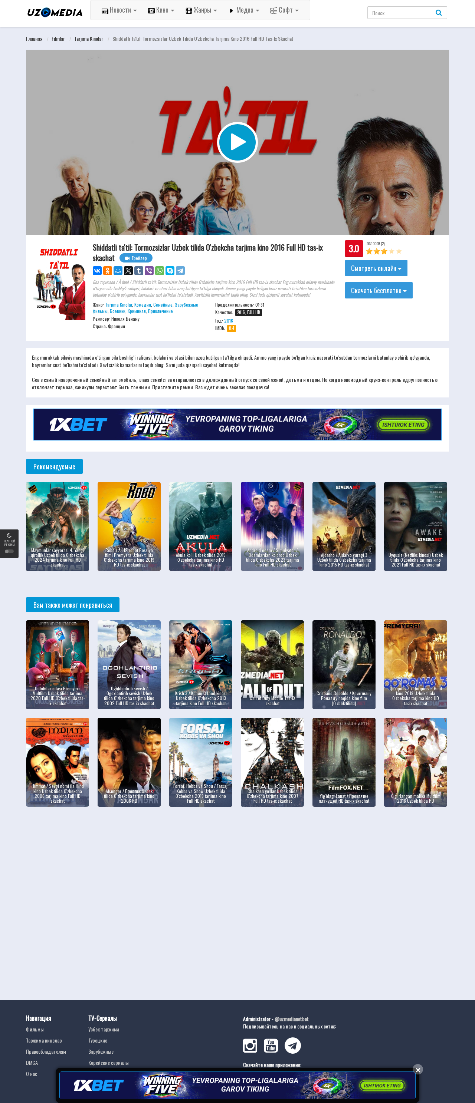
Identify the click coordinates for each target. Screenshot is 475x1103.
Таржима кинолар (44, 1040)
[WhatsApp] (159, 270)
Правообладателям (46, 1051)
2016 (228, 320)
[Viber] (149, 270)
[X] (128, 270)
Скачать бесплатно (377, 290)
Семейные (163, 304)
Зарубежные (101, 1051)
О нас (31, 1073)
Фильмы (35, 1029)
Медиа (245, 9)
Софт (285, 9)
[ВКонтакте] (97, 270)
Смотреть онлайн (374, 268)
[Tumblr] (138, 270)
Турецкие (97, 1040)
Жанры (202, 9)
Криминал (137, 311)
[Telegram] (180, 270)
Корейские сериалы (108, 1062)
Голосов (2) (375, 243)
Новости (120, 9)
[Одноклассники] (107, 270)
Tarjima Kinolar (88, 38)
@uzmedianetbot (292, 1019)
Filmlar (58, 38)
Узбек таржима (103, 1029)
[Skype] (170, 270)
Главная (34, 38)
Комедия (142, 304)
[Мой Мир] (118, 270)
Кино (162, 9)
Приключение (160, 311)
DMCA (32, 1062)
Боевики (117, 311)
